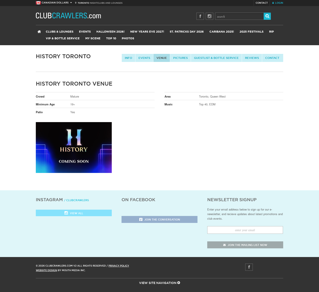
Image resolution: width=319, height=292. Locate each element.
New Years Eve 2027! (147, 31)
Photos (128, 38)
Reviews (252, 57)
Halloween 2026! (110, 31)
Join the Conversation (161, 219)
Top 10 (111, 38)
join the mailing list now (247, 245)
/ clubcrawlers (76, 200)
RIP (271, 31)
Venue (161, 57)
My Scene (92, 38)
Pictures (180, 57)
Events (85, 31)
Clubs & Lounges (59, 31)
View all (76, 213)
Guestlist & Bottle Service (216, 57)
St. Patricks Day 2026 (187, 31)
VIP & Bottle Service (63, 38)
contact (272, 57)
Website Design (46, 270)
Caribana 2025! (221, 31)
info (128, 57)
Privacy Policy (119, 265)
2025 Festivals (251, 31)
